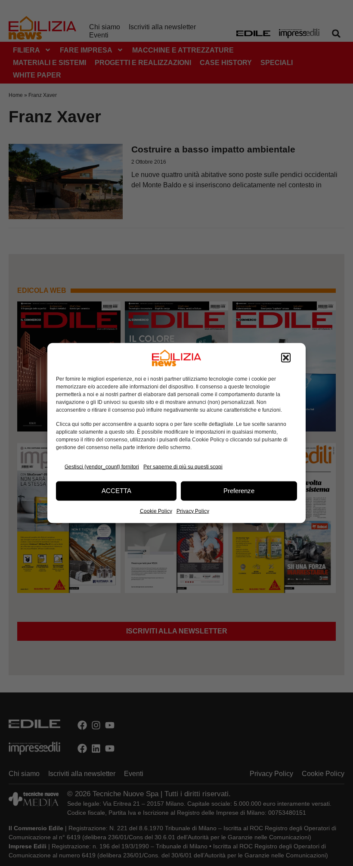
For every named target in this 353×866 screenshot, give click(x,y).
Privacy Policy (192, 511)
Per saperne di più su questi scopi (183, 467)
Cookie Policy (156, 511)
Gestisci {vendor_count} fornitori (102, 467)
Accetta (116, 490)
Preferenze (238, 490)
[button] (286, 358)
